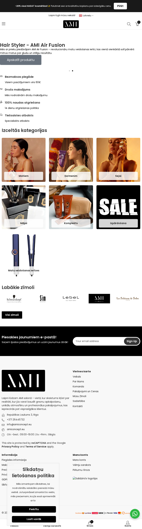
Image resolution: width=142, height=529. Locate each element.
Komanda (78, 386)
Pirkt (120, 6)
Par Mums (78, 381)
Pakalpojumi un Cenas (86, 391)
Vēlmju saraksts (82, 465)
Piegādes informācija (14, 460)
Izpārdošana (118, 223)
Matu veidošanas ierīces (23, 270)
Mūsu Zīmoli (79, 396)
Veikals (77, 376)
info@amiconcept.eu (19, 424)
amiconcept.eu (16, 429)
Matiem (24, 176)
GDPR (5, 479)
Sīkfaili (5, 484)
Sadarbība (79, 401)
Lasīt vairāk (34, 519)
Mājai (23, 223)
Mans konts (79, 460)
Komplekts (71, 223)
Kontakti (78, 406)
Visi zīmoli (12, 315)
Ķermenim (71, 176)
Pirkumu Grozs (81, 470)
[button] (69, 70)
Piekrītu (34, 509)
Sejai (118, 176)
